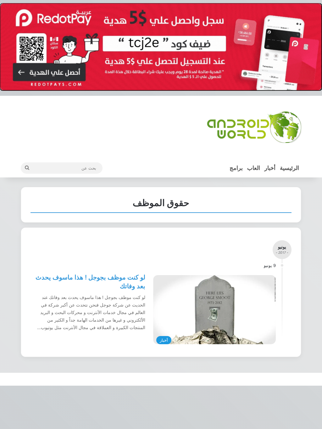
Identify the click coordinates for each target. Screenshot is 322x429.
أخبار (269, 168)
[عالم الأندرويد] (254, 127)
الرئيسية (289, 168)
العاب (253, 168)
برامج (236, 168)
